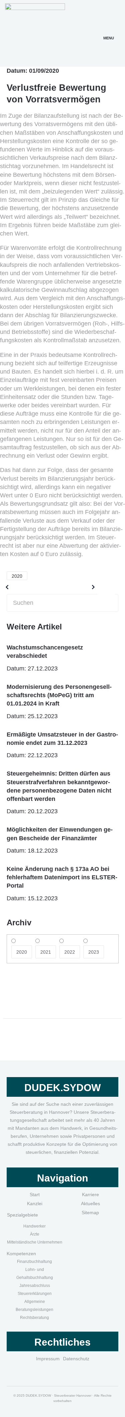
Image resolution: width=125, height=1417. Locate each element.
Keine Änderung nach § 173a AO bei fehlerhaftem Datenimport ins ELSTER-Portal (62, 877)
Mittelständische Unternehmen (34, 1242)
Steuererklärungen (35, 1293)
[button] (108, 30)
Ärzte (34, 1234)
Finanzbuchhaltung (34, 1261)
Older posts (27, 586)
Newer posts (71, 586)
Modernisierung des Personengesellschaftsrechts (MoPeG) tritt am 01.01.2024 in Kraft (59, 695)
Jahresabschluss (34, 1285)
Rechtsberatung (34, 1317)
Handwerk (32, 1226)
